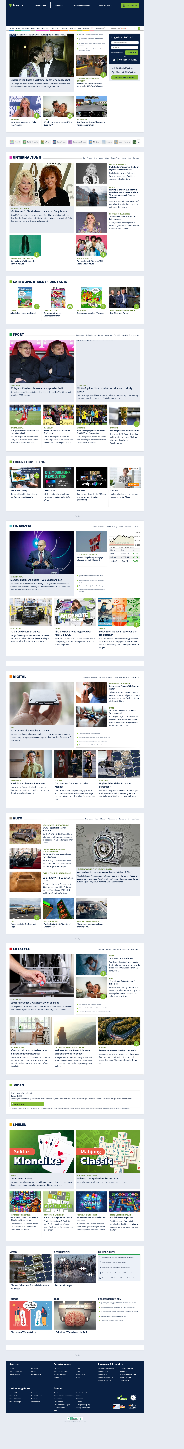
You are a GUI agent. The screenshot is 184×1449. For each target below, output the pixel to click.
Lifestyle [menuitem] (55, 28)
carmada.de (35, 1402)
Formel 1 (117, 335)
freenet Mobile (36, 1396)
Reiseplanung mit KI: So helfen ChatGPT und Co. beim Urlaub (95, 737)
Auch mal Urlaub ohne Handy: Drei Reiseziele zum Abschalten (95, 1012)
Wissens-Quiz (81, 1374)
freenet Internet (15, 1399)
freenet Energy (15, 1402)
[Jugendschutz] (75, 1418)
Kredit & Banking (111, 526)
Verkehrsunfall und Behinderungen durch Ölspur (114, 1316)
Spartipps (136, 526)
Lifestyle (21, 949)
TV (84, 158)
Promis (89, 158)
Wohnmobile (112, 818)
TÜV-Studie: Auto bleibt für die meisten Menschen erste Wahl (92, 590)
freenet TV (13, 1396)
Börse (12, 1368)
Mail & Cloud (105, 5)
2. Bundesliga (91, 335)
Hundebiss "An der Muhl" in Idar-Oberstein (112, 1320)
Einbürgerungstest (61, 1371)
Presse (78, 1396)
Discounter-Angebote (106, 1368)
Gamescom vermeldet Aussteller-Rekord (89, 733)
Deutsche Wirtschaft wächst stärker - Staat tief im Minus (91, 581)
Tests (96, 818)
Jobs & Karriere (98, 526)
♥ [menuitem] (92, 28)
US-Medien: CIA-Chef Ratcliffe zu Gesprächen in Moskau (91, 38)
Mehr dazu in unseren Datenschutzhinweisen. (116, 1108)
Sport (18, 334)
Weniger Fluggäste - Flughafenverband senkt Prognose (91, 576)
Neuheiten (89, 818)
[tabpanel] (42, 61)
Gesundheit (135, 949)
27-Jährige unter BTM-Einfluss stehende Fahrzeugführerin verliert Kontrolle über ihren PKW (118, 1303)
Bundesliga (80, 335)
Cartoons (136, 158)
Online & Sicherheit (106, 677)
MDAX (113, 557)
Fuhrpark (122, 818)
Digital (19, 676)
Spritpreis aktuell (16, 1371)
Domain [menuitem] (86, 28)
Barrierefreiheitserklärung (64, 1396)
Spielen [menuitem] (72, 28)
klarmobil (34, 1399)
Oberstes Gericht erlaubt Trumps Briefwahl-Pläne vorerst (117, 1272)
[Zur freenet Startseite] (17, 5)
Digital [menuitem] (64, 28)
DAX (112, 553)
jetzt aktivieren (19, 1104)
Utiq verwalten (59, 1407)
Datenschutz (58, 1402)
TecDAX (113, 561)
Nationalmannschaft (105, 335)
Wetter (33, 1371)
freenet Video (36, 1393)
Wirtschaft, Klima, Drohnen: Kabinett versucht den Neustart (92, 44)
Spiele (78, 1368)
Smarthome (135, 677)
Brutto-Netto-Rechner (128, 1374)
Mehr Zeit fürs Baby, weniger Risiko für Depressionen (116, 1267)
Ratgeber (101, 949)
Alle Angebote (131, 5)
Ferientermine (15, 1374)
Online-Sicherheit (126, 1368)
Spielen (20, 1124)
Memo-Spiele (126, 158)
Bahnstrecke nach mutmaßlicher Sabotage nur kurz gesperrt (118, 1257)
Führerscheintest (133, 818)
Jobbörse (34, 1368)
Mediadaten (80, 1399)
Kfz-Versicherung (104, 1380)
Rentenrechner (125, 1377)
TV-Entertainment (81, 5)
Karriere (79, 1402)
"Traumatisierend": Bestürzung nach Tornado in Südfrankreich (118, 1278)
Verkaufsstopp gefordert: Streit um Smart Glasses (92, 745)
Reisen (108, 949)
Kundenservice (59, 1393)
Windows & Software (122, 677)
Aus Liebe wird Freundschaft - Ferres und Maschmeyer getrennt (90, 49)
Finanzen (22, 526)
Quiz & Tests (115, 158)
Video (101, 158)
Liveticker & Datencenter (130, 335)
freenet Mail (102, 1374)
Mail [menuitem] (79, 28)
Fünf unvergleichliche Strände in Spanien (90, 1004)
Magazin (103, 818)
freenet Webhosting (105, 1377)
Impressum (58, 1399)
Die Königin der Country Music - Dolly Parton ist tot (92, 34)
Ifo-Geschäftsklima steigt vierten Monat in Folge (91, 586)
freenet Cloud (103, 1371)
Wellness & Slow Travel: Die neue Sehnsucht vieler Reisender (95, 1008)
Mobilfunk (40, 5)
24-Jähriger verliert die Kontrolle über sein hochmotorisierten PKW (118, 1307)
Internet (59, 5)
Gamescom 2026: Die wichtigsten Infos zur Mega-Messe (93, 741)
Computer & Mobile (90, 677)
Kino (95, 158)
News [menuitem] (12, 28)
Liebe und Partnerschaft (121, 949)
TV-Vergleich (124, 1380)
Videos (78, 1371)
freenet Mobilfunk (16, 1393)
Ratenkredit (124, 1371)
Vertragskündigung (83, 1405)
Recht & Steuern (125, 526)
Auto (17, 818)
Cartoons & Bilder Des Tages (40, 281)
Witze (107, 158)
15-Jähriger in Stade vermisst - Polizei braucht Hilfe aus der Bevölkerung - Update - (120, 1312)
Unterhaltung (27, 157)
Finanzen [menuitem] (25, 28)
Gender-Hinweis (82, 1393)
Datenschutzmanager (62, 1405)
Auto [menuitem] (33, 28)
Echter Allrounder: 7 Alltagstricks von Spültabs (114, 1262)
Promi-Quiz (58, 1377)
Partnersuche (36, 1374)
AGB (55, 1410)
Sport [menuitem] (18, 28)
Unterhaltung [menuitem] (42, 28)
